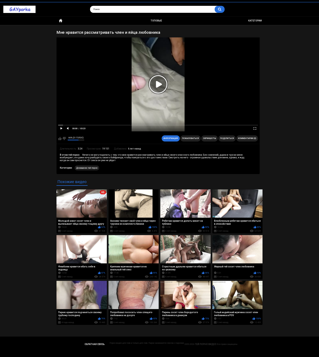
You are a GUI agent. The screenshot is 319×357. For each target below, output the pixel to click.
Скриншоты (209, 138)
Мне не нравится (64, 138)
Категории (255, 20)
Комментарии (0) (247, 138)
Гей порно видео (205, 344)
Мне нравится (60, 138)
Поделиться (227, 138)
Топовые (156, 20)
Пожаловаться (190, 138)
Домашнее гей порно (87, 168)
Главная (60, 20)
